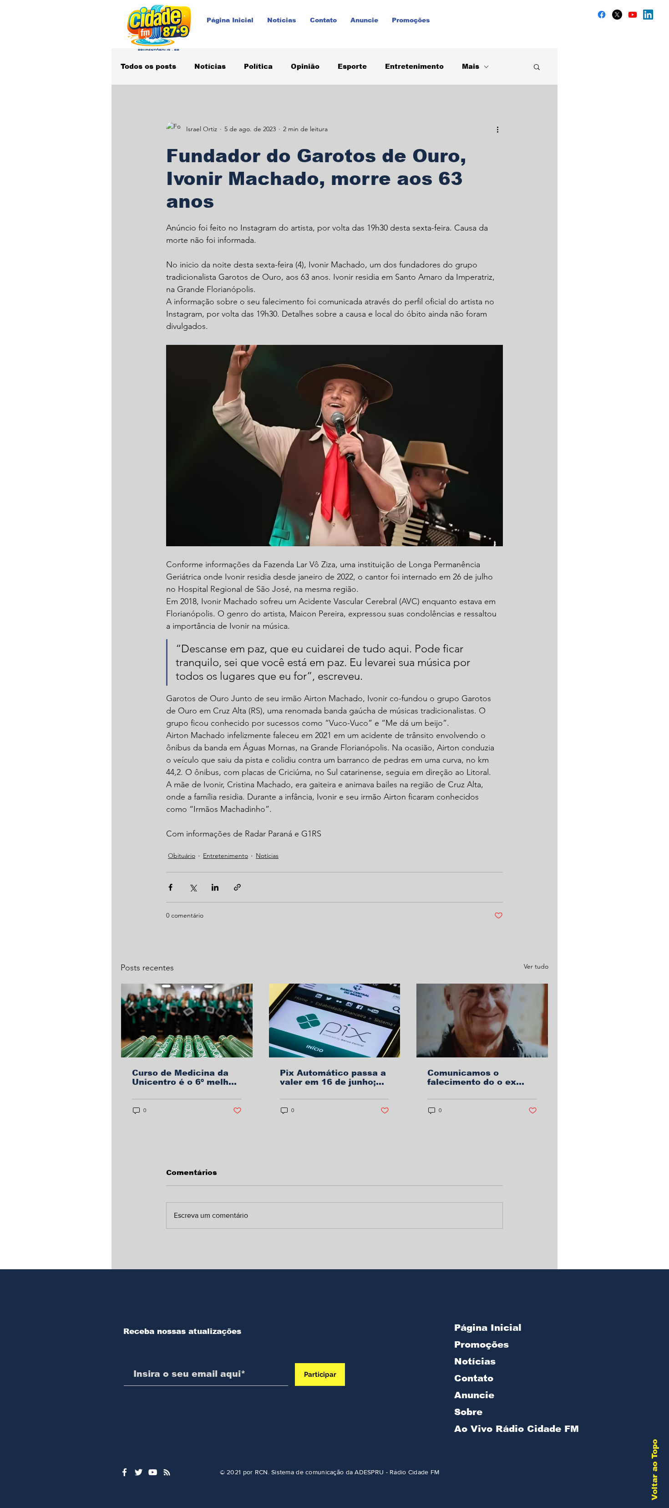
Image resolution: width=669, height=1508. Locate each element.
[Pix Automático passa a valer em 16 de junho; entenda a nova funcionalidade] (334, 1020)
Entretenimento (414, 66)
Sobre (468, 1412)
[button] (536, 66)
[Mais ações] (497, 128)
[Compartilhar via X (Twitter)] (192, 887)
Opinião (305, 66)
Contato (473, 1378)
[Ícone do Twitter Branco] (138, 1472)
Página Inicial (488, 1328)
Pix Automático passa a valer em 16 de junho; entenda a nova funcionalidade (333, 1077)
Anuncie (474, 1395)
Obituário (181, 855)
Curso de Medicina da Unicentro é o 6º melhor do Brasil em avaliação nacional (185, 1077)
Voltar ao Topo (654, 1469)
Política (258, 66)
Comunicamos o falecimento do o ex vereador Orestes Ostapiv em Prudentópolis (471, 1077)
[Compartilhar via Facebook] (170, 887)
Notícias (210, 66)
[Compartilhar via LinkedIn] (215, 887)
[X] (617, 15)
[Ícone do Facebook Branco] (124, 1472)
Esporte (352, 66)
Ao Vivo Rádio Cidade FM (502, 1429)
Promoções (481, 1344)
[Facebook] (602, 15)
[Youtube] (633, 15)
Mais (470, 66)
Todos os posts (148, 66)
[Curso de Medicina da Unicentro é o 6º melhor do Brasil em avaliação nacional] (187, 1020)
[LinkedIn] (648, 15)
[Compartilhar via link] (237, 887)
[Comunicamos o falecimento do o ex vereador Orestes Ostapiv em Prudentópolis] (482, 1020)
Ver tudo (536, 966)
